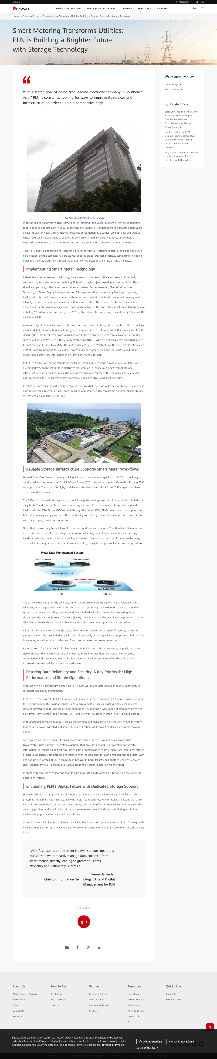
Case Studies (134, 994)
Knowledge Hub (136, 1011)
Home (16, 16)
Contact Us (18, 1011)
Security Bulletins (174, 999)
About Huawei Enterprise (25, 994)
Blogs (130, 1022)
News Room (19, 999)
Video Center (134, 1005)
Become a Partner (98, 994)
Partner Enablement (99, 1005)
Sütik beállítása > (147, 1047)
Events (16, 1005)
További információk (113, 1044)
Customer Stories (30, 16)
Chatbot (55, 1005)
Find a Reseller (58, 999)
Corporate (171, 994)
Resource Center (136, 999)
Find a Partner (96, 999)
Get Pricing (56, 994)
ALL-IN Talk (133, 1016)
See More (17, 1016)
